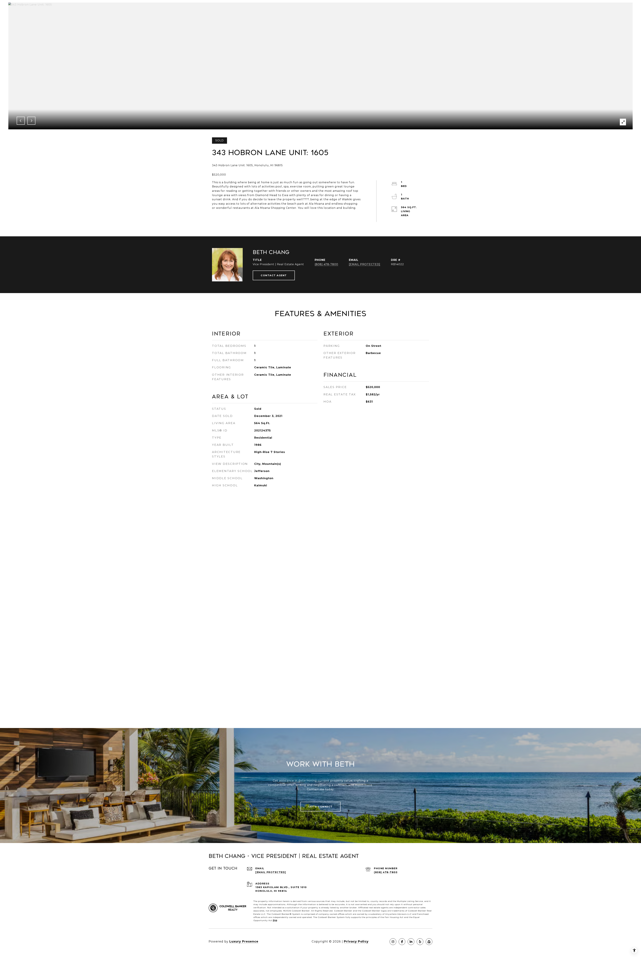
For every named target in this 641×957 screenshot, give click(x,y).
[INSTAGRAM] (393, 941)
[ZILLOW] (429, 941)
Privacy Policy (356, 941)
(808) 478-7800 (326, 264)
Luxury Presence (243, 941)
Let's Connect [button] (320, 806)
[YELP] (420, 941)
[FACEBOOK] (402, 941)
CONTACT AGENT (274, 275)
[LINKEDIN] (411, 941)
